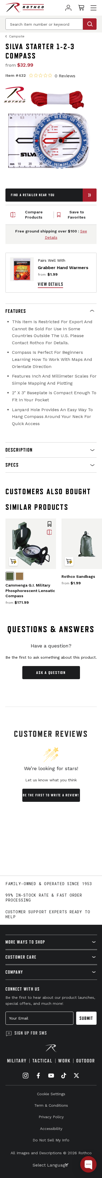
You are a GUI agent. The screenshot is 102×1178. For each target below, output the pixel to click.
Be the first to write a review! (51, 795)
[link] (68, 8)
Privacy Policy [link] (51, 1117)
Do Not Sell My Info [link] (51, 1140)
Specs (12, 465)
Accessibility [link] (51, 1128)
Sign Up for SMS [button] (30, 1032)
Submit (86, 1018)
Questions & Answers (51, 629)
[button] (51, 311)
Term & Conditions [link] (51, 1105)
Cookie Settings (51, 1094)
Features (15, 311)
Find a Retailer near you (33, 195)
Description (19, 450)
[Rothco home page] (24, 8)
